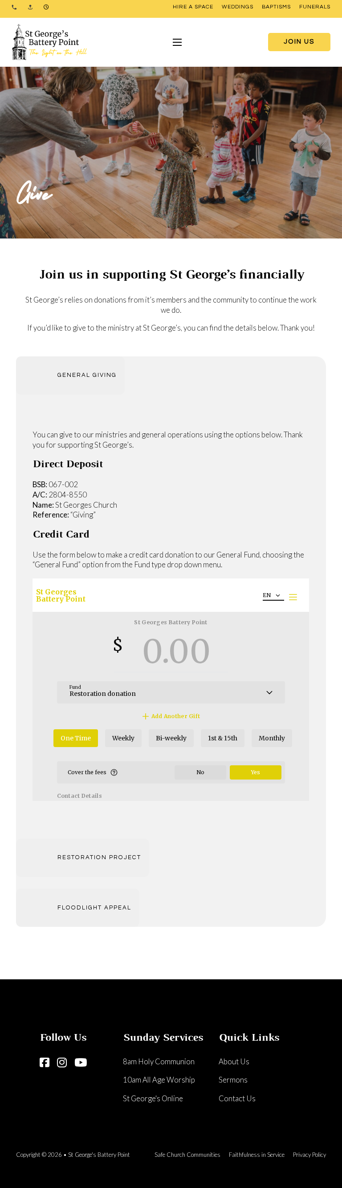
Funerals (314, 7)
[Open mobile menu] (177, 42)
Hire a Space (193, 7)
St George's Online (153, 1098)
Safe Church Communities (187, 1154)
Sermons (233, 1079)
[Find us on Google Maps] (30, 7)
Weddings (237, 7)
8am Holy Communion (159, 1061)
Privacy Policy (309, 1154)
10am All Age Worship (159, 1079)
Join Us (299, 41)
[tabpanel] (171, 616)
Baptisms (276, 7)
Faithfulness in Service (257, 1154)
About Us (234, 1061)
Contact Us (237, 1098)
